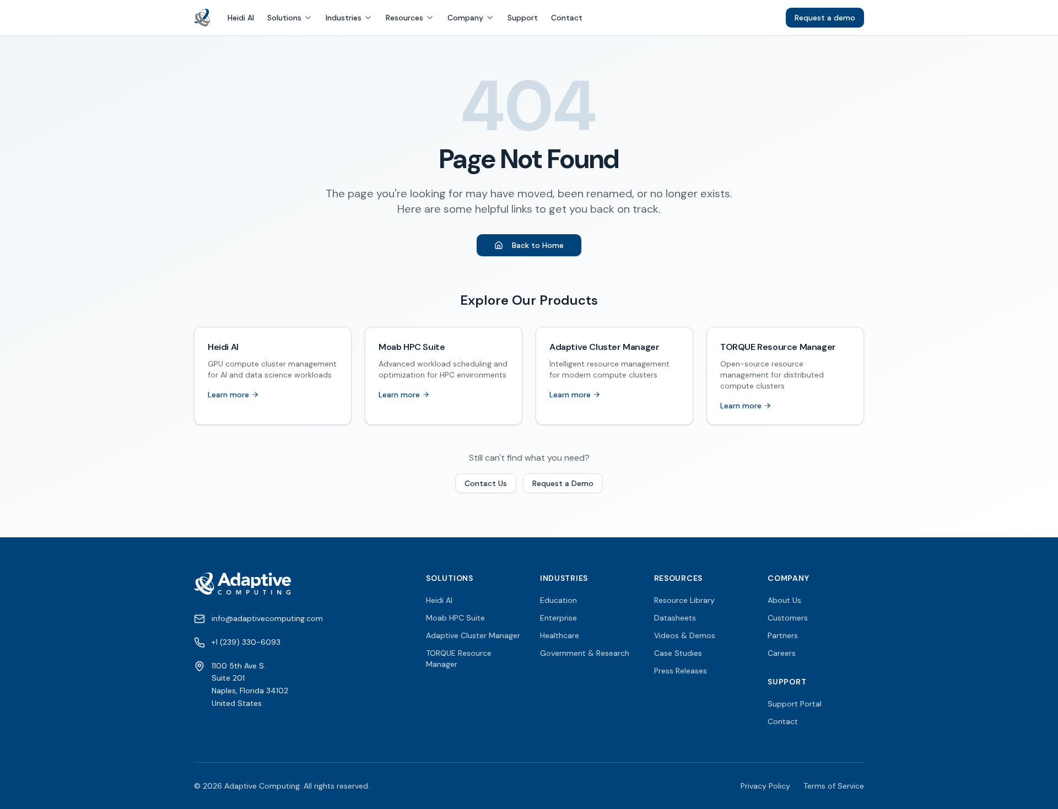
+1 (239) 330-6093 (246, 642)
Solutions (284, 18)
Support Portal (795, 704)
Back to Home (538, 245)
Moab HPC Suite (455, 618)
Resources (404, 18)
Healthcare (559, 635)
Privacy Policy (765, 786)
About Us (784, 600)
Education (558, 600)
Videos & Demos (684, 635)
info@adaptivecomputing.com (267, 618)
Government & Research (584, 653)
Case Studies (678, 653)
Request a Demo (562, 483)
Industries (343, 18)
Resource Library (684, 600)
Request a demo (825, 18)
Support (523, 18)
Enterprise (558, 618)
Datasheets (675, 618)
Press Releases (680, 671)
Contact (566, 18)
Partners (783, 635)
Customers (788, 618)
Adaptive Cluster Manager (473, 635)
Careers (782, 653)
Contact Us (486, 483)
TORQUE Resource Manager (459, 658)
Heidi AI (241, 18)
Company (465, 18)
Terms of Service (833, 786)
